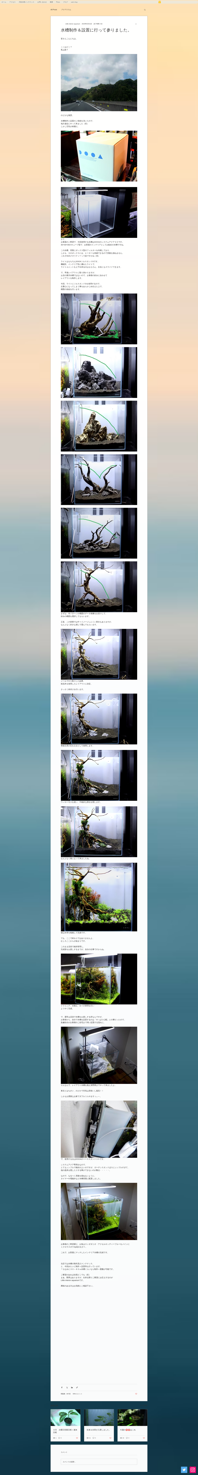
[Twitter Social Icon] (184, 1470)
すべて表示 (143, 1405)
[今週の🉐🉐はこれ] (132, 1417)
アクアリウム (66, 10)
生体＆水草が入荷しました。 (99, 1430)
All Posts (54, 10)
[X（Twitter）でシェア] (67, 1387)
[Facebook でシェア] (62, 1387)
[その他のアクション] (136, 24)
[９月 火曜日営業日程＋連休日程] (65, 1417)
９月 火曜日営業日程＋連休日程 (65, 1431)
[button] (159, 1)
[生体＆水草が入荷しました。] (99, 1417)
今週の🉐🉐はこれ (128, 1430)
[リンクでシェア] (77, 1387)
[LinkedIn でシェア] (72, 1387)
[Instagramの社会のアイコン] (193, 1470)
